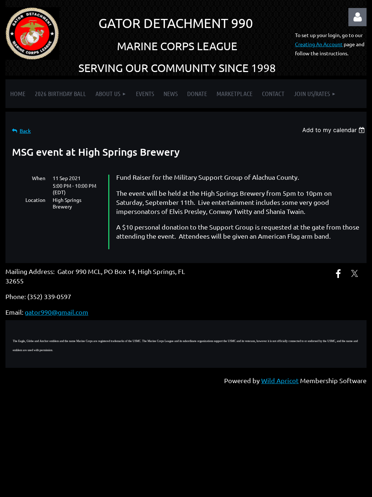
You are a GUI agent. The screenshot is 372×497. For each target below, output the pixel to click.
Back (25, 130)
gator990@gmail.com (56, 312)
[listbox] (334, 130)
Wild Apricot (280, 380)
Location (35, 199)
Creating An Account (319, 44)
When (38, 178)
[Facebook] (338, 274)
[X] (354, 274)
